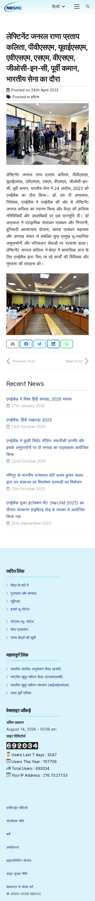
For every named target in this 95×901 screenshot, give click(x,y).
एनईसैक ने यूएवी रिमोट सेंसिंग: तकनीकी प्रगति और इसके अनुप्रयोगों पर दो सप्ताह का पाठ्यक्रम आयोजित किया (47, 447)
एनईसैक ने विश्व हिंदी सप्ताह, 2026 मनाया (39, 399)
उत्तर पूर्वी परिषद (21, 693)
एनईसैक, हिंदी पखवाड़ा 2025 (29, 419)
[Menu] (77, 6)
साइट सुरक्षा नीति (16, 874)
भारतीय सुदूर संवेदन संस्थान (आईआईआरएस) (40, 685)
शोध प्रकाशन (19, 629)
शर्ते (8, 834)
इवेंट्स (35, 97)
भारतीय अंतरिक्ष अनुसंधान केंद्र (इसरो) (36, 669)
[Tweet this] (39, 344)
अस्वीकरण (12, 847)
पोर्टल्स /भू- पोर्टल (22, 621)
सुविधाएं (15, 601)
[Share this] (26, 344)
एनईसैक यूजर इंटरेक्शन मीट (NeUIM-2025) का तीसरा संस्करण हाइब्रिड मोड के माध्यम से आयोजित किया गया (45, 509)
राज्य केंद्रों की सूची (23, 637)
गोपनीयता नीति (15, 821)
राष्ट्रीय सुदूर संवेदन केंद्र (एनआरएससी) (37, 676)
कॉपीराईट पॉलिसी (17, 808)
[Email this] (12, 344)
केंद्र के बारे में (19, 585)
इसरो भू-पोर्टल (20, 609)
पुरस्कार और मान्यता (23, 593)
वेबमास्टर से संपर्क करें (20, 887)
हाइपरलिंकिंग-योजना (18, 861)
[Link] (13, 6)
